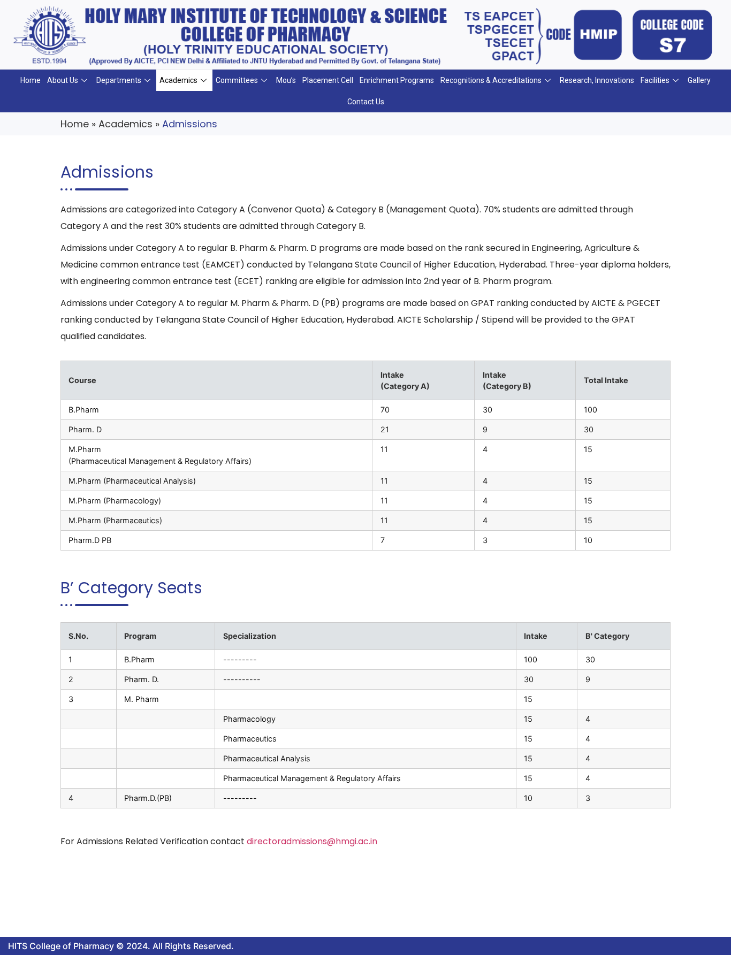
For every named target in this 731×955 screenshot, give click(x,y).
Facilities (655, 80)
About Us (62, 80)
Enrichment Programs (397, 80)
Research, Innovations (597, 80)
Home (30, 80)
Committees (237, 80)
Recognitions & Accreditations (491, 80)
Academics (178, 80)
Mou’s (286, 80)
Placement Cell (327, 80)
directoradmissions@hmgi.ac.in (312, 841)
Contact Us (365, 101)
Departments (118, 80)
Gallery (699, 80)
